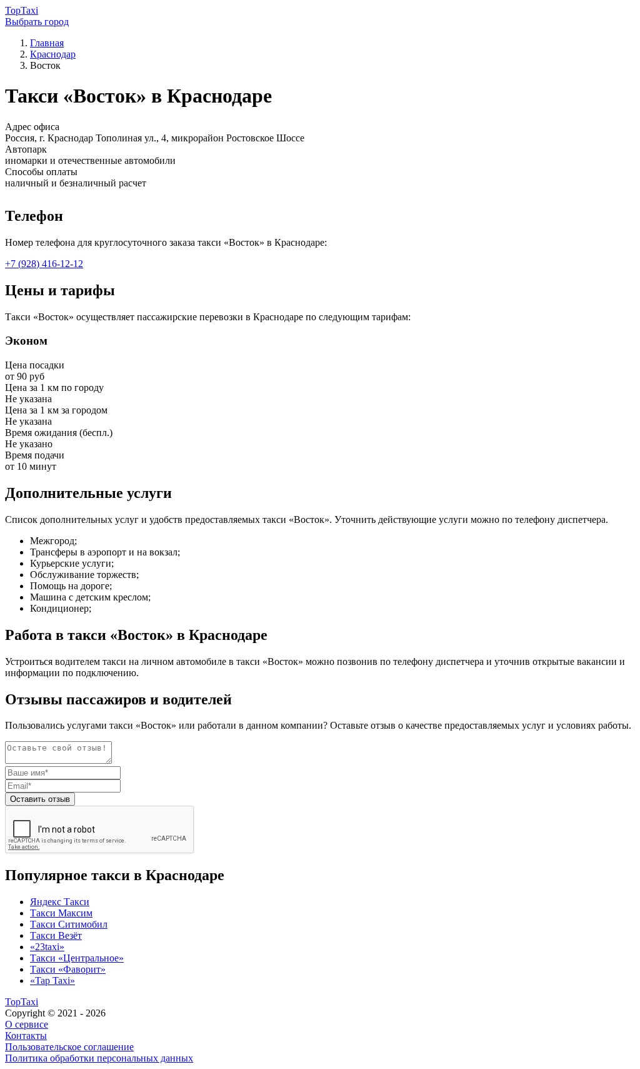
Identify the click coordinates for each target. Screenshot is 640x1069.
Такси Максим (61, 913)
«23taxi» (47, 946)
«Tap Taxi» (52, 980)
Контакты (26, 1035)
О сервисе (26, 1024)
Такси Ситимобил (69, 924)
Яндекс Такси (59, 901)
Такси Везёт (56, 935)
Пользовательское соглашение (69, 1046)
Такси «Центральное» (77, 958)
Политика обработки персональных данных (99, 1058)
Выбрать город (37, 21)
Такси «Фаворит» (68, 969)
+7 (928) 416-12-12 (44, 263)
